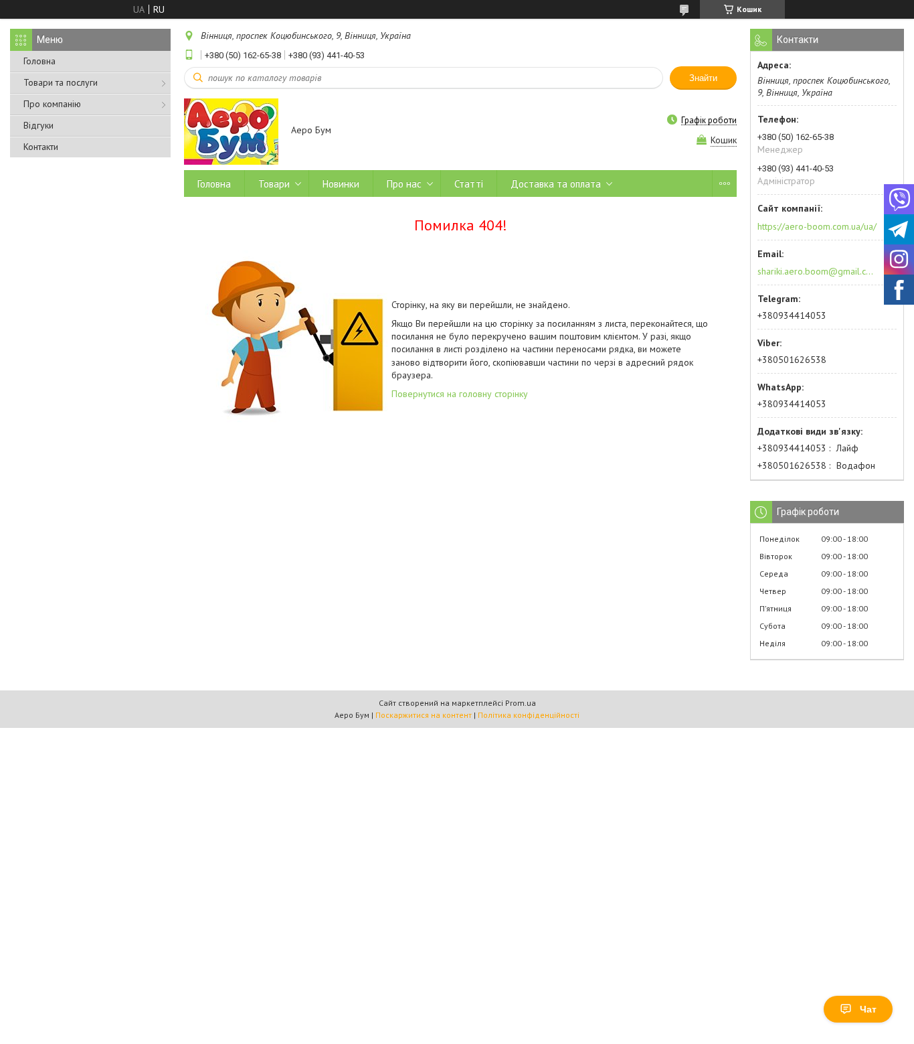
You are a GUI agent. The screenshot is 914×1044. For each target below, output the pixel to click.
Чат (868, 1009)
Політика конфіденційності (528, 715)
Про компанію (52, 104)
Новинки (341, 184)
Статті (468, 184)
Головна (39, 61)
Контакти (40, 147)
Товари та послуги (60, 82)
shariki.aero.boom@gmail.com (816, 271)
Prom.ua (520, 703)
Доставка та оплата (556, 184)
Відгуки (38, 125)
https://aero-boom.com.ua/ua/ (817, 226)
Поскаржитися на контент (423, 715)
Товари (274, 184)
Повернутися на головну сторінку (459, 394)
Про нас (404, 184)
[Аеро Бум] (231, 131)
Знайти (703, 78)
